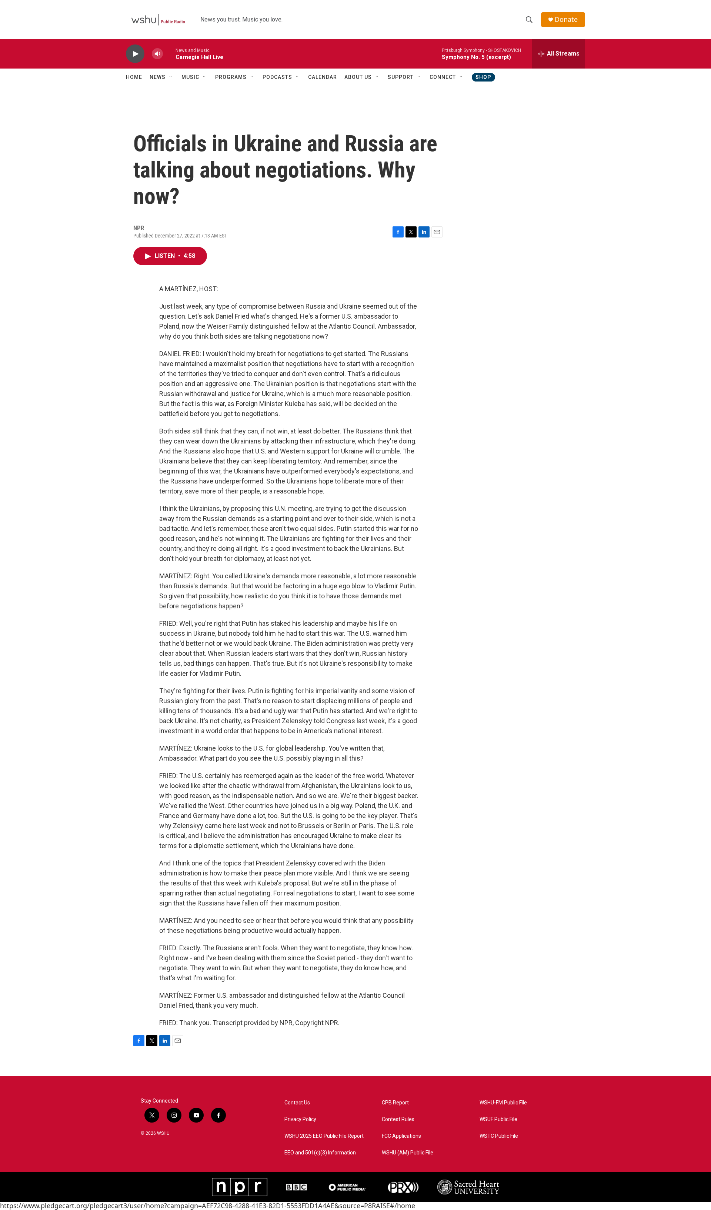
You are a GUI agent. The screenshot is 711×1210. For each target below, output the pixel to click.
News (158, 77)
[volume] (157, 54)
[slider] (169, 53)
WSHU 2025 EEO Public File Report (324, 1136)
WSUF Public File (498, 1119)
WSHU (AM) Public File (407, 1153)
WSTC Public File (499, 1136)
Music (190, 77)
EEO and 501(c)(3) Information (320, 1153)
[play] (135, 54)
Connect (443, 77)
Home (134, 77)
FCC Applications (401, 1136)
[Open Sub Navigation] (171, 77)
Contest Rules (398, 1119)
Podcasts (277, 77)
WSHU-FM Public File (503, 1103)
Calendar (322, 77)
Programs (231, 77)
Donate (566, 19)
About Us (358, 77)
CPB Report (395, 1103)
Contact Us (297, 1103)
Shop (483, 77)
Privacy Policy (300, 1119)
